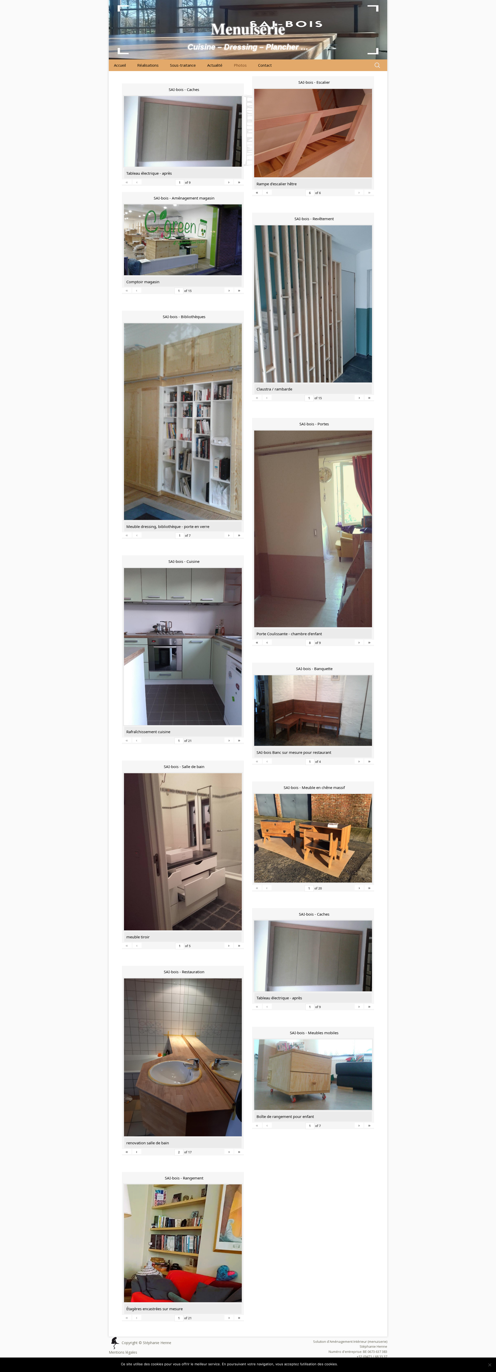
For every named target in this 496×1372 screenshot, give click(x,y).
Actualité (214, 65)
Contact (265, 65)
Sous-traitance (183, 65)
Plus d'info (367, 1364)
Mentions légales (123, 1352)
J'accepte (348, 1364)
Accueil (120, 65)
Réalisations (148, 65)
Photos (240, 65)
